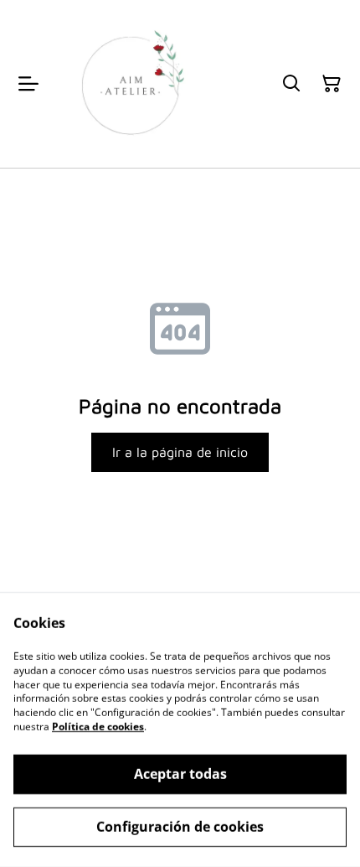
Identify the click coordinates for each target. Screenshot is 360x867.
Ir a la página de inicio (180, 451)
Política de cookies (98, 726)
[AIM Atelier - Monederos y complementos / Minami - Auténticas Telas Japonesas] (130, 83)
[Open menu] (28, 83)
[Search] (291, 83)
